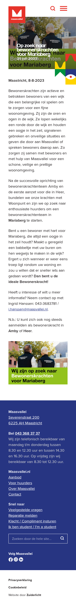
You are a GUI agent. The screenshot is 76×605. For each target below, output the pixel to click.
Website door (24, 595)
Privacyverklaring (20, 580)
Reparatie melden (22, 515)
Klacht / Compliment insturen (32, 521)
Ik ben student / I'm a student (32, 526)
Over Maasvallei (21, 488)
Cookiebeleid (17, 587)
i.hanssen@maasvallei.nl (28, 309)
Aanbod (14, 477)
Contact (14, 494)
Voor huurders (20, 482)
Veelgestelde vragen (25, 509)
